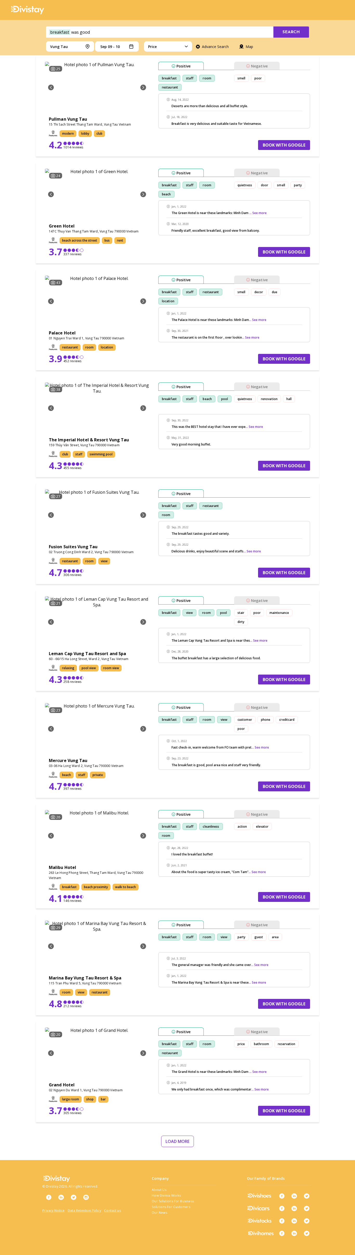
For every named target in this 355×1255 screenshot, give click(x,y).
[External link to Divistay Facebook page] (48, 1197)
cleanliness (211, 826)
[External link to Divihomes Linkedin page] (294, 1233)
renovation (269, 399)
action (242, 826)
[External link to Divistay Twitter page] (73, 1197)
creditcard (286, 719)
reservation (286, 1044)
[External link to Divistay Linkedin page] (61, 1197)
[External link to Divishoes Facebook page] (281, 1196)
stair (241, 613)
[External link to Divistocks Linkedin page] (294, 1221)
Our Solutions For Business (173, 1201)
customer (245, 719)
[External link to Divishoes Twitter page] (306, 1196)
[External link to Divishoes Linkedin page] (294, 1196)
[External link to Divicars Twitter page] (306, 1208)
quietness (245, 185)
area (275, 937)
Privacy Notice (53, 1210)
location (168, 301)
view (189, 613)
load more (177, 1141)
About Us (159, 1190)
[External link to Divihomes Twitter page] (306, 1233)
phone (266, 719)
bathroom (261, 1044)
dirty (241, 622)
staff (190, 78)
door (264, 185)
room (207, 78)
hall (289, 399)
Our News (159, 1212)
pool (224, 399)
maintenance (279, 613)
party (298, 185)
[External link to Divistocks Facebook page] (281, 1221)
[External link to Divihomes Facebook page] (281, 1233)
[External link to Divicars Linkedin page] (294, 1208)
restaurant (170, 87)
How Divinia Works (166, 1195)
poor (258, 78)
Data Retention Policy (84, 1210)
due (274, 292)
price (241, 1044)
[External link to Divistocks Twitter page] (306, 1221)
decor (258, 292)
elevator (262, 826)
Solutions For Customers (171, 1207)
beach (166, 194)
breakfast (169, 78)
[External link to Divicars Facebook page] (281, 1208)
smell (242, 78)
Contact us (112, 1210)
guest (258, 937)
